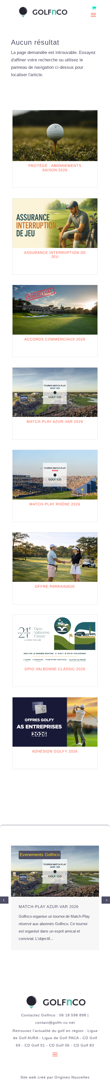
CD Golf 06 (59, 1045)
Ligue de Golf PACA (60, 1038)
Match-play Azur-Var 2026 (49, 906)
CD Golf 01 (35, 1045)
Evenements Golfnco (40, 854)
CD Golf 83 (84, 1045)
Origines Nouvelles (72, 1077)
